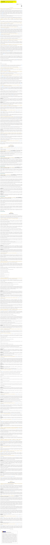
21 (2, 330)
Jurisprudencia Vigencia (2, 156)
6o (2, 485)
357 (5, 9)
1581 (0, 32)
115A (2, 477)
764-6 (5, 78)
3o (13, 151)
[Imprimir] (21, 6)
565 (8, 40)
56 (9, 119)
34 (6, 137)
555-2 (8, 23)
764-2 (2, 75)
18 (2, 159)
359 (3, 12)
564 (0, 34)
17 (2, 263)
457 (2, 525)
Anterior (10, 7)
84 (7, 451)
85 (2, 457)
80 (2, 176)
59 (3, 136)
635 (2, 65)
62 (2, 441)
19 (2, 299)
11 (17, 422)
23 (2, 142)
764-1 (20, 83)
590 (5, 70)
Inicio (1, 3)
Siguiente (12, 7)
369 (13, 19)
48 (2, 421)
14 (17, 356)
